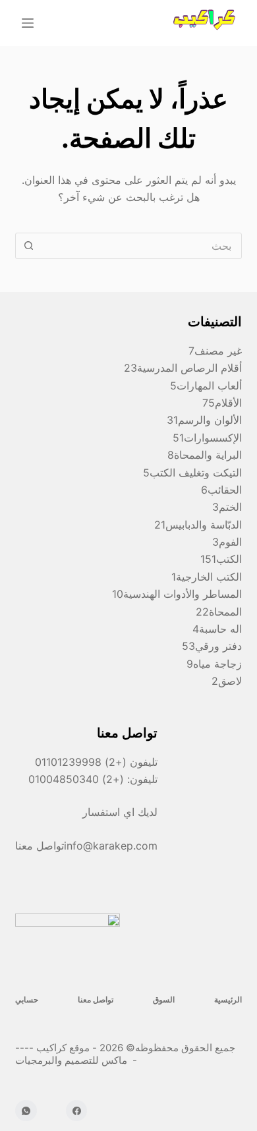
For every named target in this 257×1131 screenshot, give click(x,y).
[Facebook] (77, 1111)
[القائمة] (28, 23)
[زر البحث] (28, 245)
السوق (164, 999)
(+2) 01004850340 (77, 779)
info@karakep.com (110, 845)
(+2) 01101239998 (81, 761)
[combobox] (141, 246)
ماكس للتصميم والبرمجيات (72, 1060)
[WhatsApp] (26, 1111)
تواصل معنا (95, 999)
